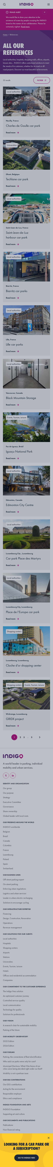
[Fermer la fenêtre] (48, 1137)
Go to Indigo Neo (26, 1158)
